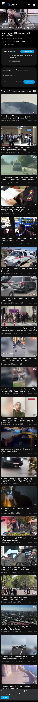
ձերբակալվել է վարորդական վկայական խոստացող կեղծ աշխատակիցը (16, 149)
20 (24, 27)
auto (31, 22)
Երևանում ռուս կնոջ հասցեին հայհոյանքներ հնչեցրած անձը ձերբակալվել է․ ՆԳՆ (18, 390)
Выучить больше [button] (14, 695)
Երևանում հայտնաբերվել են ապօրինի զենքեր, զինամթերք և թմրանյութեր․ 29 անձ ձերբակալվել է (19, 360)
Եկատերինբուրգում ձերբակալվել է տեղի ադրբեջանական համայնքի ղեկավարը (16, 480)
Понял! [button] (5, 698)
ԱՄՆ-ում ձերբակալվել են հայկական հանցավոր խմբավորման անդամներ (15, 569)
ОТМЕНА (18, 82)
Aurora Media (9, 51)
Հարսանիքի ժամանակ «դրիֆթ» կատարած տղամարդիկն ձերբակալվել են (17, 658)
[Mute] (28, 28)
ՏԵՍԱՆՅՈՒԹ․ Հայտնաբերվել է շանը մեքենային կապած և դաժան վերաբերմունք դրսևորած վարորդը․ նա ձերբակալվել (19, 179)
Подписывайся (27, 51)
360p (32, 27)
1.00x (21, 27)
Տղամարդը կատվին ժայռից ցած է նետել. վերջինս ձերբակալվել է (16, 687)
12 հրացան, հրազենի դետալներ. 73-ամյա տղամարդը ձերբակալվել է (17, 628)
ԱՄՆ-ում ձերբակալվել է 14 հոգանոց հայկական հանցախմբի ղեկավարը (19, 539)
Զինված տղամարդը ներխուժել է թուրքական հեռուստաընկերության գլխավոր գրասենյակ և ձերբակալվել (19, 330)
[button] (34, 4)
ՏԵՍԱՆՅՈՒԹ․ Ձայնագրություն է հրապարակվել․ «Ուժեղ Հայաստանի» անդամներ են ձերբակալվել (15, 210)
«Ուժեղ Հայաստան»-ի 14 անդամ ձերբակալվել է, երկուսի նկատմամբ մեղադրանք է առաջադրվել (18, 240)
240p (31, 19)
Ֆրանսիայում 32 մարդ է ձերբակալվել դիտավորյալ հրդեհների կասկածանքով (16, 117)
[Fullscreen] (35, 28)
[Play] (3, 28)
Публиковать (29, 82)
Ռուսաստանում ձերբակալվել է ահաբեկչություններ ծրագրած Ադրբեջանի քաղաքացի (17, 421)
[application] (19, 19)
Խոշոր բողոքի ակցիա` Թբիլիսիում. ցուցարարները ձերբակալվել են (14, 598)
